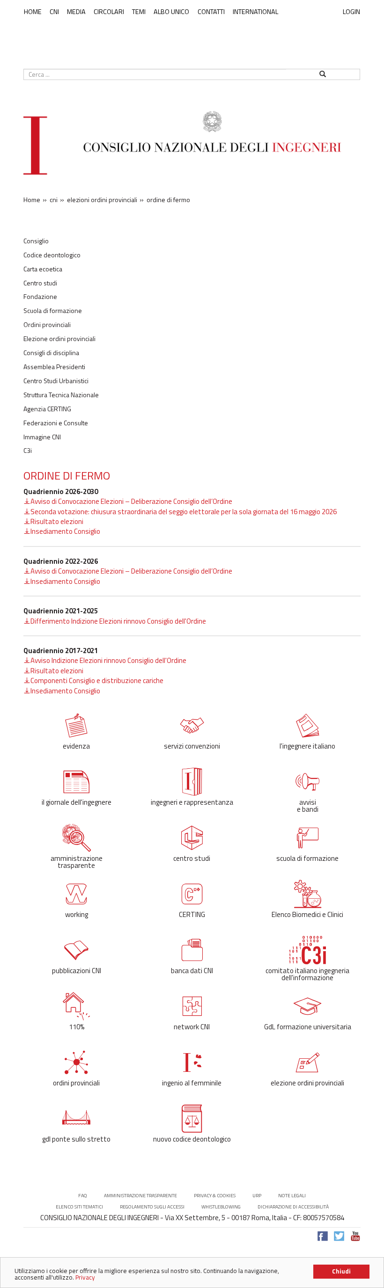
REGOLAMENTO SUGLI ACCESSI (152, 1206)
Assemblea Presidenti (54, 366)
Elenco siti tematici (79, 1206)
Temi (139, 12)
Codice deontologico (52, 255)
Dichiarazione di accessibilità (293, 1206)
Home (33, 12)
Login (351, 11)
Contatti (211, 12)
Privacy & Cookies (215, 1195)
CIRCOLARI (109, 12)
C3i (27, 450)
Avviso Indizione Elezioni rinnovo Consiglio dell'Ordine (108, 660)
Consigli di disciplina (51, 352)
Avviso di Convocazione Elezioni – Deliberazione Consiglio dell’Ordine (131, 501)
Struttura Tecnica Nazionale (61, 395)
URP (256, 1195)
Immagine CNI (42, 437)
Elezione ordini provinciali (59, 338)
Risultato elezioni (56, 521)
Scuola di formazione (52, 310)
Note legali (292, 1195)
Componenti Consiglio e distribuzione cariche (96, 680)
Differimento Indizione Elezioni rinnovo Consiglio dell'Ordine (118, 621)
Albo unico (171, 12)
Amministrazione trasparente (140, 1195)
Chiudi (341, 1271)
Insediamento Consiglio (65, 531)
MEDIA (76, 12)
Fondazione (40, 296)
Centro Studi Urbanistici (56, 381)
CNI (54, 12)
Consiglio (36, 241)
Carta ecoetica (42, 269)
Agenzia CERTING (47, 409)
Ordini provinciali (47, 324)
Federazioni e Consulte (55, 423)
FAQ (82, 1195)
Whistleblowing (221, 1206)
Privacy (85, 1277)
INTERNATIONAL (255, 12)
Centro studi (40, 283)
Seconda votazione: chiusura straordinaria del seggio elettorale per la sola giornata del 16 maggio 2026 (183, 511)
